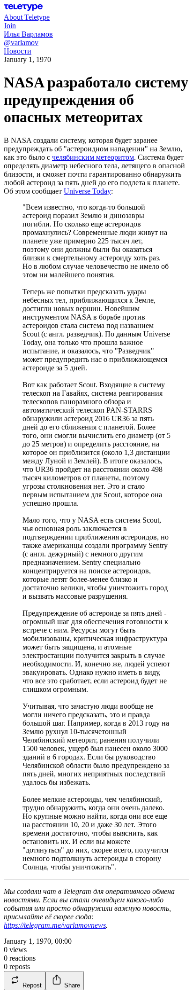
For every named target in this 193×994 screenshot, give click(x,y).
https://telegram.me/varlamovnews (55, 925)
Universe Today (87, 191)
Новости (17, 51)
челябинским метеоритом (93, 157)
